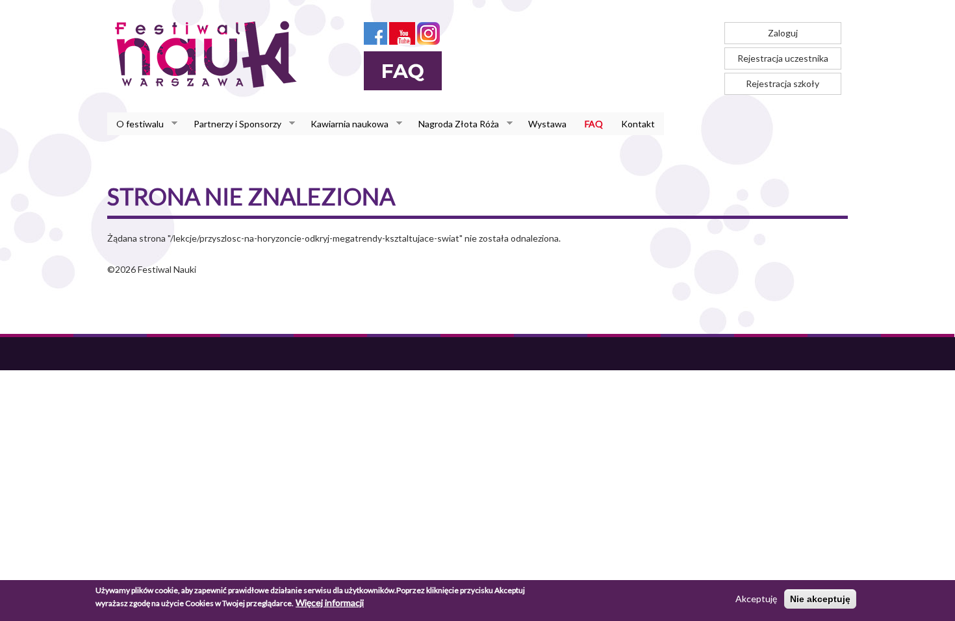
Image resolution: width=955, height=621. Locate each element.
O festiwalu (135, 124)
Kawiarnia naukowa (344, 124)
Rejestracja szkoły (782, 83)
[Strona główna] (209, 54)
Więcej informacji (330, 602)
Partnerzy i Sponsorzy (233, 124)
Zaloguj (783, 32)
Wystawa (547, 123)
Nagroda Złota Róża (454, 124)
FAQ (594, 123)
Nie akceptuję (820, 599)
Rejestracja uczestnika (782, 58)
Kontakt (638, 123)
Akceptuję (756, 598)
